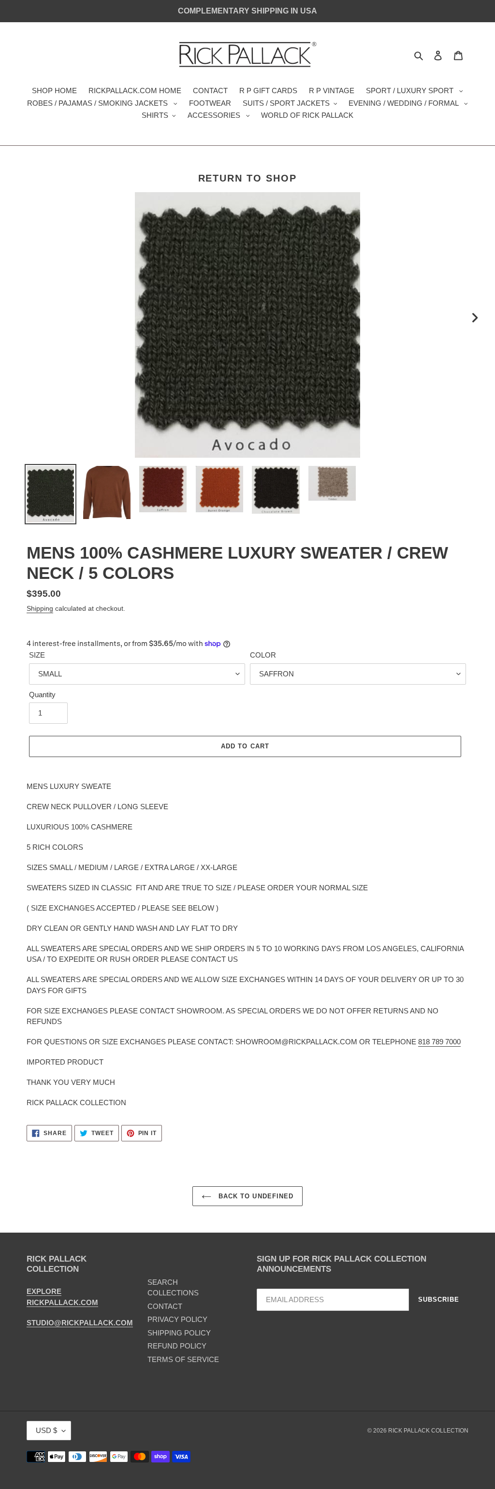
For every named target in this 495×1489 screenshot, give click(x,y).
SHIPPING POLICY (179, 1333)
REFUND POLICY (176, 1346)
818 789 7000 (439, 1042)
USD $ (46, 1430)
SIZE (37, 655)
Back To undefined (254, 1196)
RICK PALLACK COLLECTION (428, 1430)
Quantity (42, 694)
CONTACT (164, 1306)
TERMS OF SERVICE (183, 1359)
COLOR (263, 655)
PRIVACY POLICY (177, 1319)
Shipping (40, 608)
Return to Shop (247, 178)
